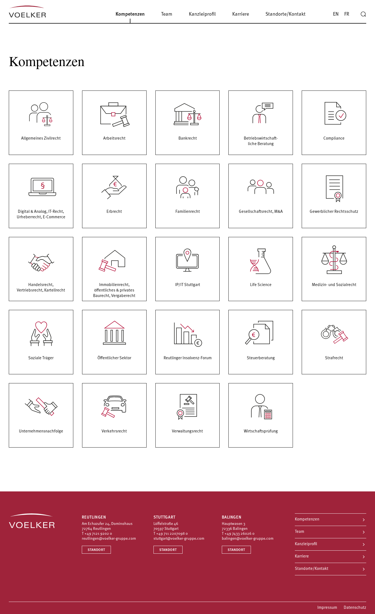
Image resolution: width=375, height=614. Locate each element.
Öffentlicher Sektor (114, 358)
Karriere (302, 556)
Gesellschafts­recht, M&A (261, 212)
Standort (96, 550)
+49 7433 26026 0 (239, 534)
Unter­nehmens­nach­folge (41, 431)
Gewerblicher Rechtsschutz (334, 212)
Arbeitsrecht (114, 139)
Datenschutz (355, 608)
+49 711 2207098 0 (172, 534)
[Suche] (363, 14)
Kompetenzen (307, 519)
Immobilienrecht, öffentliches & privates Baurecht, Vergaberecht (114, 290)
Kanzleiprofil (306, 544)
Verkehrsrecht (114, 431)
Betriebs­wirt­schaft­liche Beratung (261, 141)
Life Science (261, 285)
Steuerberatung (261, 358)
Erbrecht (114, 212)
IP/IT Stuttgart (187, 285)
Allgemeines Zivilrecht (41, 139)
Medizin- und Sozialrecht (334, 285)
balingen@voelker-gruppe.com (247, 539)
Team (299, 532)
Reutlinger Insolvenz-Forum (188, 358)
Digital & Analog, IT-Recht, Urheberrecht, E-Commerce (41, 214)
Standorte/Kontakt (311, 569)
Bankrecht (187, 139)
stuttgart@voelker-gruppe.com (178, 539)
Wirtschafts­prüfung (261, 431)
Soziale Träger (41, 358)
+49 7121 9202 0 (98, 534)
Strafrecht (334, 358)
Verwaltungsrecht (187, 431)
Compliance (334, 139)
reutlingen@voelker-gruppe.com (109, 539)
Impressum (327, 608)
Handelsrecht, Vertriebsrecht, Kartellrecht (41, 288)
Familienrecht (187, 212)
